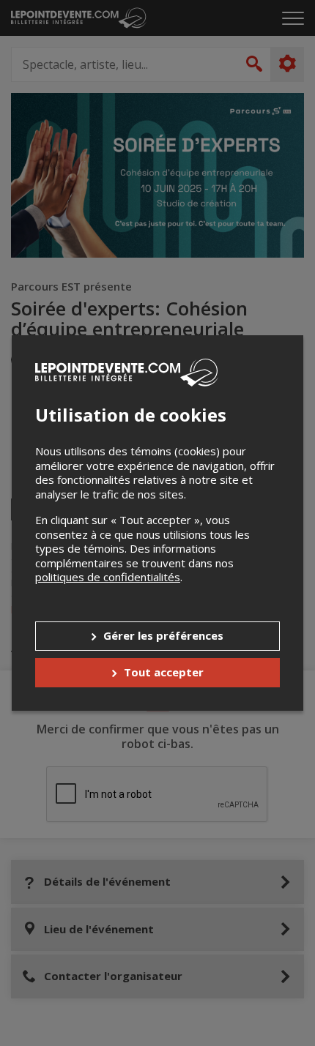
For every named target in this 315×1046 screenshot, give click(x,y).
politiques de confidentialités (107, 576)
